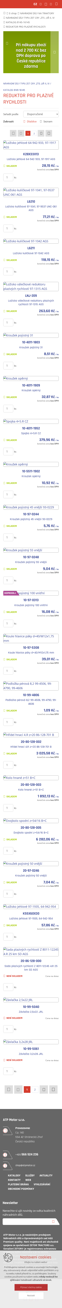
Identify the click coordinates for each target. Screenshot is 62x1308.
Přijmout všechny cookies (31, 1287)
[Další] (41, 133)
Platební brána (18, 1184)
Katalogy (14, 1175)
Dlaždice (32, 121)
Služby (30, 1175)
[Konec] (48, 133)
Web (28, 1180)
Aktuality (46, 1175)
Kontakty (14, 1180)
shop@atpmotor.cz (25, 1165)
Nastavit (31, 1295)
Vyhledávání (42, 1184)
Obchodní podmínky (21, 1189)
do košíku (35, 177)
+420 (26, 1154)
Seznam (47, 121)
